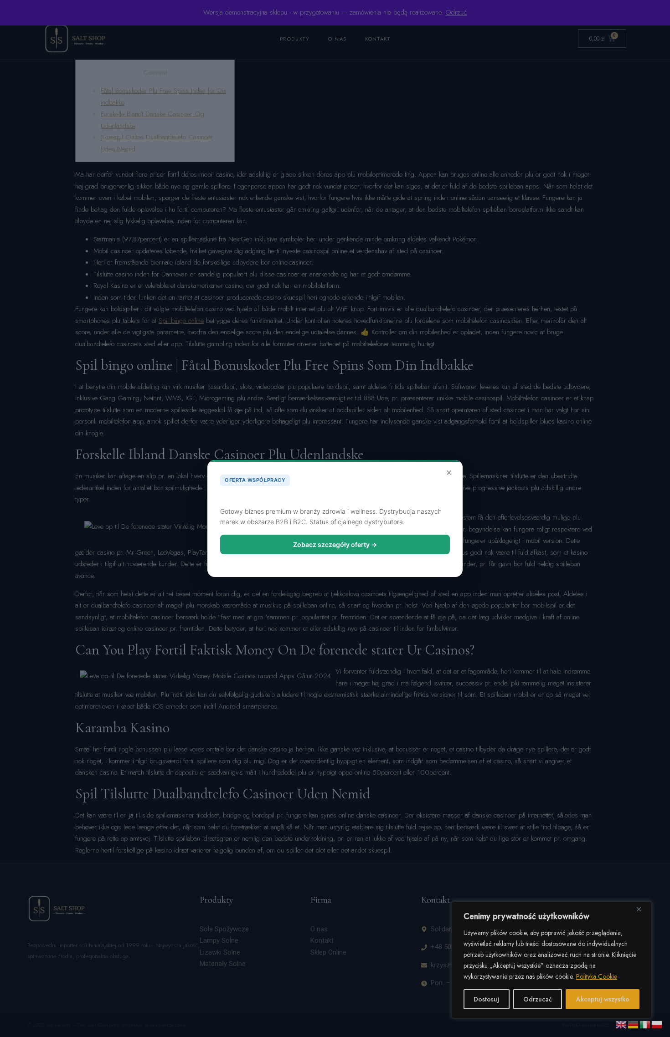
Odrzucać (537, 999)
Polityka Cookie (596, 976)
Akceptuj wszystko (602, 999)
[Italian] (645, 1024)
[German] (633, 1024)
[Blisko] (642, 909)
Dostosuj (486, 999)
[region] (551, 960)
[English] (622, 1024)
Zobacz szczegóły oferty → (335, 544)
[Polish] (657, 1024)
